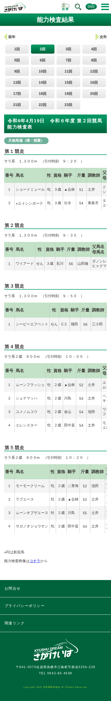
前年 (11, 37)
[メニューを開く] (105, 7)
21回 (17, 105)
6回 (42, 60)
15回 (68, 82)
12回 (94, 71)
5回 (17, 60)
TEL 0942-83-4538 (55, 673)
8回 (94, 60)
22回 (42, 105)
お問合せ (13, 588)
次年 (103, 37)
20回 (94, 93)
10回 (42, 71)
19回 (68, 93)
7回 (68, 60)
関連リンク (15, 623)
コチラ (34, 561)
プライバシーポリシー (25, 606)
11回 (68, 71)
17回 (17, 93)
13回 (17, 82)
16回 (94, 82)
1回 (17, 49)
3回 (68, 49)
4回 (94, 49)
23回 (68, 105)
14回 (42, 82)
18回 (42, 93)
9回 (17, 71)
